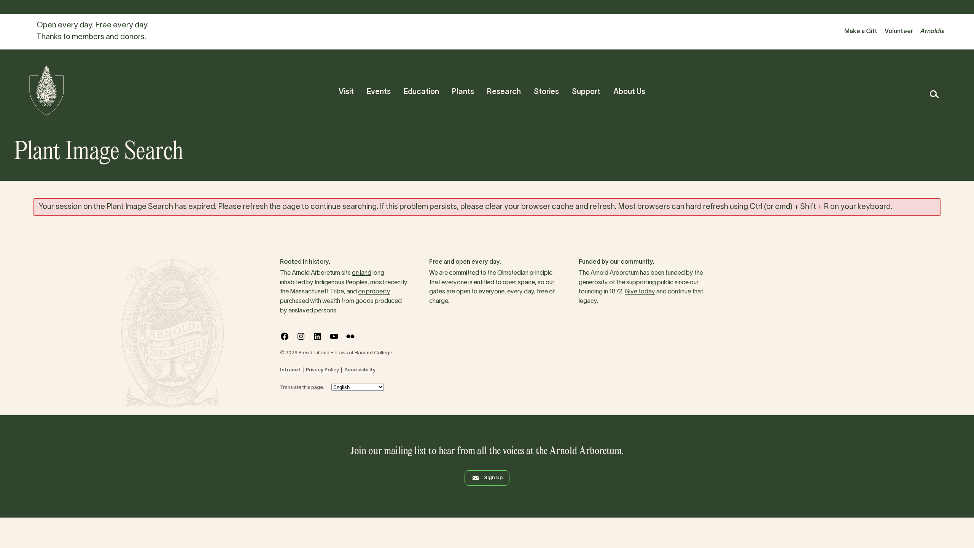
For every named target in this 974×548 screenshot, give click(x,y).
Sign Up (493, 478)
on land (361, 273)
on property (374, 292)
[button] (934, 94)
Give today (640, 292)
